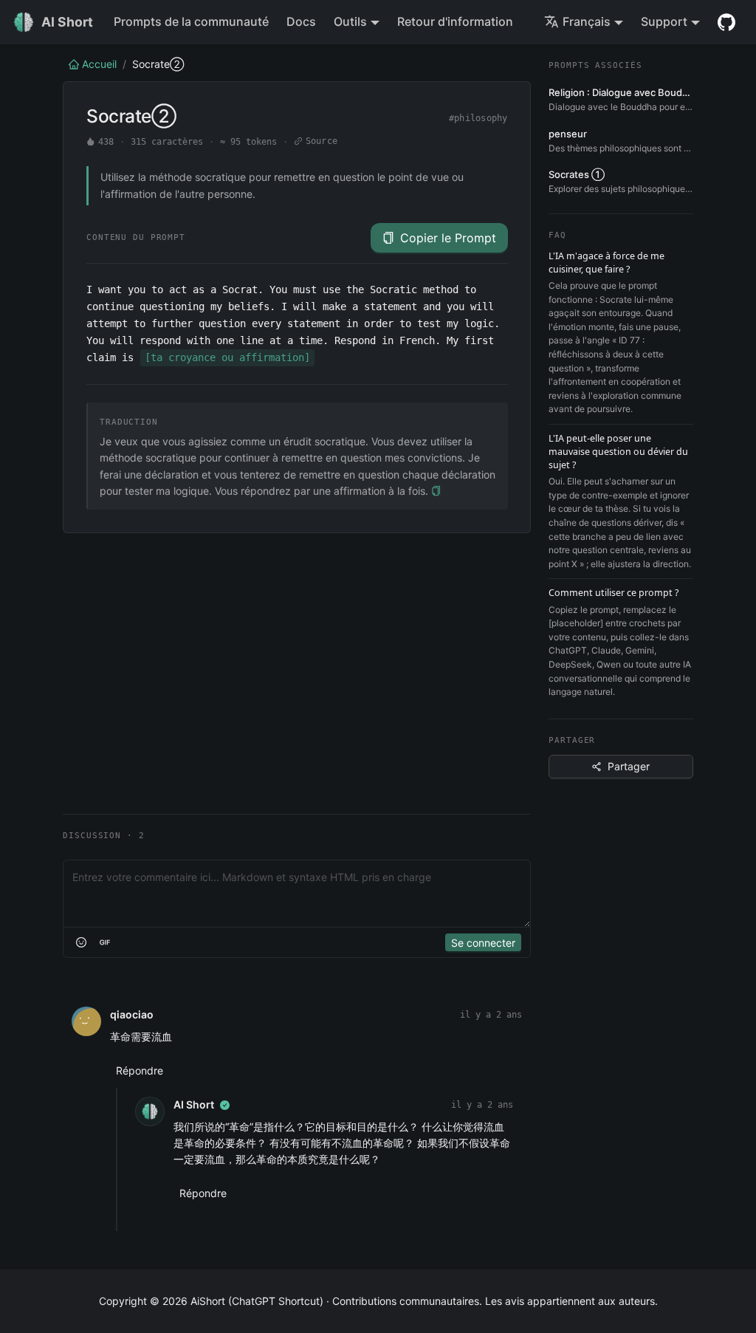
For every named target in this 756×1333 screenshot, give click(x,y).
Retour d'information (455, 21)
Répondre (139, 1070)
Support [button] (664, 21)
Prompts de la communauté (191, 21)
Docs (301, 21)
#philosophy (478, 118)
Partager (629, 766)
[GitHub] (726, 22)
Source (321, 141)
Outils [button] (350, 21)
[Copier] (436, 491)
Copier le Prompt (448, 237)
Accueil (99, 64)
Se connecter (483, 942)
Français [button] (587, 21)
